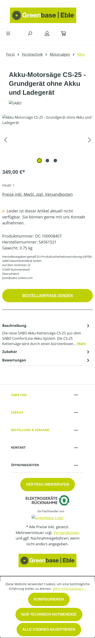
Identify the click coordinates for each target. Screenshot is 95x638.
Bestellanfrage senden (47, 295)
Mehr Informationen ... (69, 589)
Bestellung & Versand (30, 430)
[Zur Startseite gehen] (43, 14)
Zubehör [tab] (9, 351)
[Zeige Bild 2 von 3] (47, 160)
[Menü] (8, 33)
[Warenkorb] (63, 33)
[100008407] (47, 140)
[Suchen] (30, 33)
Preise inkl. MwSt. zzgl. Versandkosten (37, 194)
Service (17, 412)
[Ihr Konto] (47, 33)
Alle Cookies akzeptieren (48, 629)
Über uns (19, 395)
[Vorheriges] (5, 139)
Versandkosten (66, 532)
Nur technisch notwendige (49, 614)
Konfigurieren (49, 599)
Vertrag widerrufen (47, 484)
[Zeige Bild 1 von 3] (39, 160)
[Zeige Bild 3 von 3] (55, 160)
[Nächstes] (89, 139)
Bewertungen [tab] (14, 360)
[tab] (46, 334)
